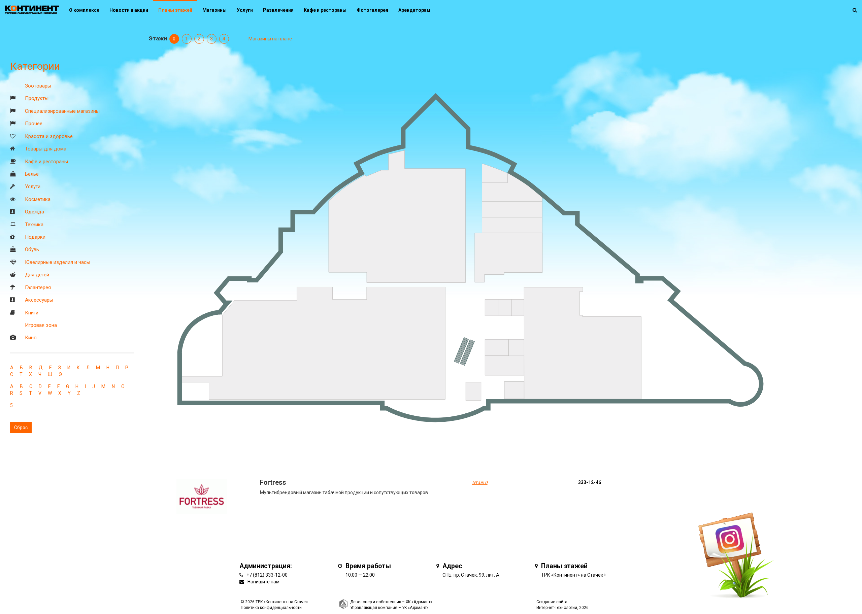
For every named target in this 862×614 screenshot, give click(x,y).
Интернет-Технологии (556, 607)
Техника (34, 224)
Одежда (34, 212)
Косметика (38, 199)
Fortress (273, 482)
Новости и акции (128, 10)
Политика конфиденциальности (271, 607)
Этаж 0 (480, 482)
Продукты (36, 98)
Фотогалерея (372, 10)
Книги (31, 313)
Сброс (21, 427)
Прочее (33, 124)
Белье (32, 174)
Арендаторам (414, 10)
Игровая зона (41, 325)
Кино (31, 338)
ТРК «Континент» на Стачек (572, 575)
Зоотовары (38, 86)
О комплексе (84, 10)
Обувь (32, 249)
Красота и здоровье (49, 136)
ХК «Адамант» (419, 602)
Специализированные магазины (62, 111)
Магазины (214, 10)
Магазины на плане (270, 38)
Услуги (32, 186)
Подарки (35, 237)
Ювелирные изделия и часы (57, 262)
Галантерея (38, 287)
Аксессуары (39, 300)
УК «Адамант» (415, 607)
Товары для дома (45, 149)
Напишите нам (263, 581)
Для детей (37, 275)
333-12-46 (589, 482)
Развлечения (278, 10)
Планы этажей (175, 10)
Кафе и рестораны (46, 162)
